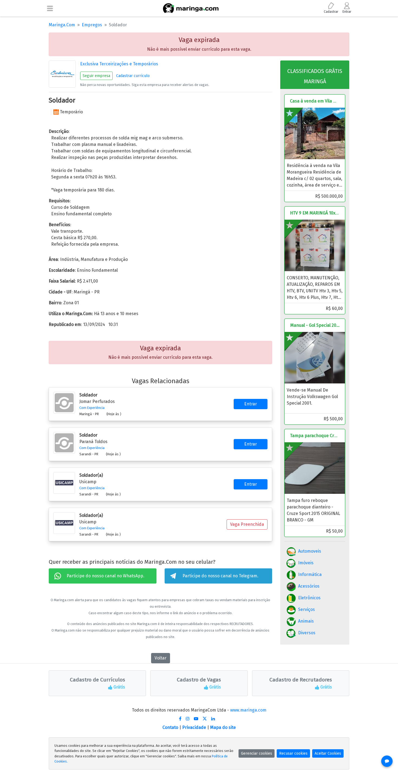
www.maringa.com (248, 710)
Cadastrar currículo (133, 75)
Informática (310, 574)
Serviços (306, 609)
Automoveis (309, 551)
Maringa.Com (62, 24)
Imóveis (306, 562)
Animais (306, 621)
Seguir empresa (96, 75)
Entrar (250, 403)
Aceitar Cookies (328, 753)
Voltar (161, 658)
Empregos (92, 24)
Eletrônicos (309, 597)
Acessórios (308, 586)
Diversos (306, 632)
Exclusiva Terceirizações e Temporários (119, 63)
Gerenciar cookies (256, 753)
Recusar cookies (293, 753)
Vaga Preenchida (247, 524)
